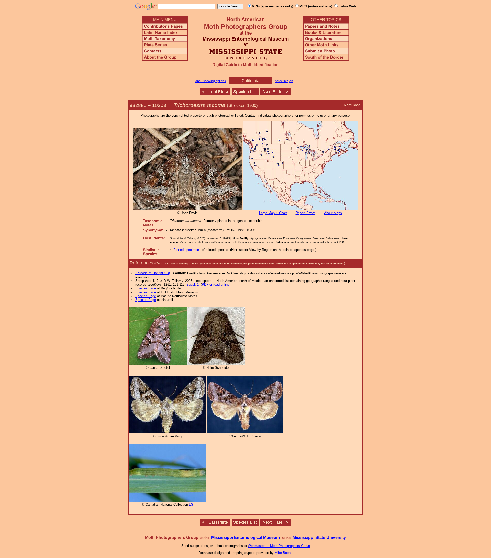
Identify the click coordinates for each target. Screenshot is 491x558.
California (250, 81)
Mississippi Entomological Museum (245, 537)
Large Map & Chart (273, 213)
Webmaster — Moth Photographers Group (279, 546)
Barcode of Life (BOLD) (152, 273)
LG (191, 504)
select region (284, 81)
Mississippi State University (319, 537)
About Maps (333, 213)
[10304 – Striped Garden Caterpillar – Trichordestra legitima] (275, 93)
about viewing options (210, 81)
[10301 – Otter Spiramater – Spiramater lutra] (215, 93)
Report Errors (305, 213)
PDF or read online (215, 284)
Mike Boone (283, 553)
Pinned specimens (187, 250)
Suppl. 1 (192, 284)
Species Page (145, 288)
